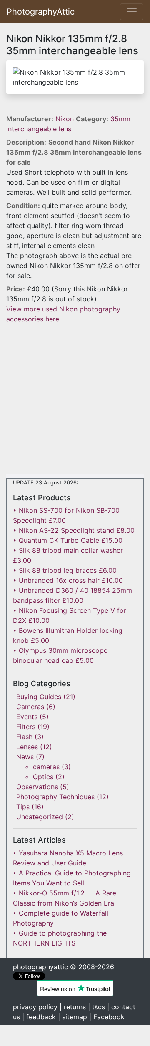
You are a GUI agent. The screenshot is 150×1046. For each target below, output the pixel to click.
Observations (37, 787)
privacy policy (35, 1007)
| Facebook (107, 1017)
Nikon (65, 119)
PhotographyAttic (41, 12)
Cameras (30, 706)
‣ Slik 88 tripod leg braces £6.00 (65, 570)
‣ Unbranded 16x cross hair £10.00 (68, 580)
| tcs (96, 1007)
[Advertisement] (75, 399)
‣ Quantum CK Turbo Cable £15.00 (67, 540)
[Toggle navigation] (131, 11)
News (25, 757)
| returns (73, 1007)
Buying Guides (38, 696)
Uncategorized (39, 817)
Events (27, 716)
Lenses (27, 746)
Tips (23, 807)
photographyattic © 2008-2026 (63, 967)
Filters (25, 726)
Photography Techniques (55, 797)
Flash (24, 736)
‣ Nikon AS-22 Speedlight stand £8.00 (74, 530)
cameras (46, 767)
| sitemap (72, 1017)
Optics (43, 777)
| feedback (39, 1017)
